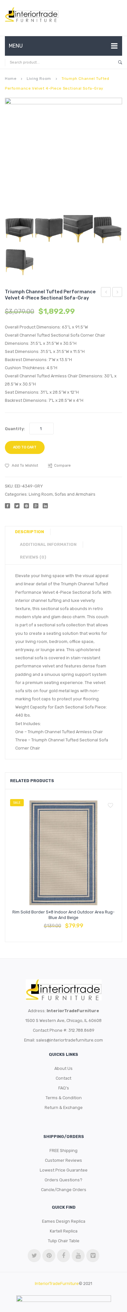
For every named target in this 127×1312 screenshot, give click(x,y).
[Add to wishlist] (110, 805)
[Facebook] (7, 505)
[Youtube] (78, 1255)
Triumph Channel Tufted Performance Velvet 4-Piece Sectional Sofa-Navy (117, 293)
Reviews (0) (33, 557)
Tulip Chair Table (63, 1240)
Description (29, 531)
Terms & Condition (64, 1097)
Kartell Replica (64, 1231)
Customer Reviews (63, 1160)
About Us (63, 1068)
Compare (63, 922)
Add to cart (24, 447)
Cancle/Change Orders (63, 1189)
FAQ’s (63, 1088)
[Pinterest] (26, 505)
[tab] (32, 531)
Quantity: (15, 428)
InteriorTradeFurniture (57, 1283)
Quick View (79, 922)
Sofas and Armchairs (75, 494)
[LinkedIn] (45, 505)
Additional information (48, 544)
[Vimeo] (92, 1255)
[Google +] (35, 505)
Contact (63, 1078)
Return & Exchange (64, 1107)
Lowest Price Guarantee (64, 1170)
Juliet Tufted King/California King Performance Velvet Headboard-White (106, 293)
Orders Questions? (63, 1179)
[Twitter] (17, 505)
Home (10, 78)
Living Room (39, 78)
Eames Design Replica (63, 1221)
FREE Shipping (63, 1150)
